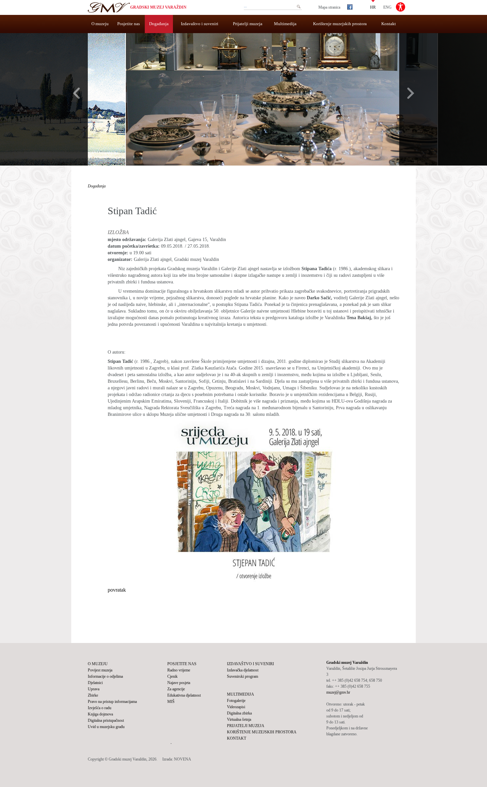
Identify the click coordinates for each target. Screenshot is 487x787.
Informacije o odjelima (105, 676)
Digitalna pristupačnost (106, 720)
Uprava (93, 689)
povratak (117, 590)
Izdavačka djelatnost (242, 670)
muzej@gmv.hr (338, 692)
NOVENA (182, 759)
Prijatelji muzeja (247, 23)
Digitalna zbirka (239, 713)
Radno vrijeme (178, 670)
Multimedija (285, 23)
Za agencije (176, 689)
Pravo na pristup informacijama (112, 701)
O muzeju (100, 23)
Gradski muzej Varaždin (158, 7)
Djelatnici (95, 682)
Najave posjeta (178, 682)
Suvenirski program (242, 676)
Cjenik (172, 676)
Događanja (159, 23)
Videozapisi (236, 707)
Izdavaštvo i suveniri (199, 23)
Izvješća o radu (99, 708)
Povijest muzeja (100, 670)
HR (373, 7)
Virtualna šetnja (239, 719)
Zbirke (93, 695)
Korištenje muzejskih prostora (340, 23)
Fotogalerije (236, 700)
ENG (387, 7)
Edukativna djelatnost (184, 695)
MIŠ (171, 701)
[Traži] (298, 6)
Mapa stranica (329, 7)
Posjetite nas (128, 23)
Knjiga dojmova (100, 714)
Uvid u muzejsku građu (106, 726)
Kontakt (388, 23)
